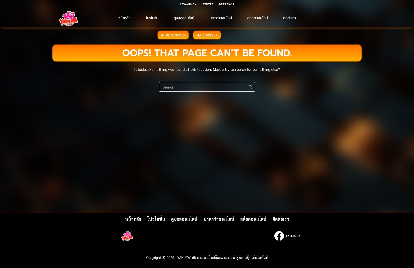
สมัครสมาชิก (175, 35)
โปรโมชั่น (152, 17)
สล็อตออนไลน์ (257, 17)
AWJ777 (207, 4)
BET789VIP (226, 4)
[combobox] (202, 87)
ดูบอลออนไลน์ (184, 17)
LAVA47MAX (188, 4)
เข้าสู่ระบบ (209, 35)
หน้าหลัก (124, 17)
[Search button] (250, 86)
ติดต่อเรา (289, 17)
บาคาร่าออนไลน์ (221, 17)
